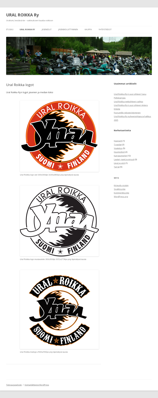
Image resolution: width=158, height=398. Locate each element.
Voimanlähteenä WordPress (37, 385)
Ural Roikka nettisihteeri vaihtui (128, 101)
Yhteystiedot (105, 29)
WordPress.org (121, 196)
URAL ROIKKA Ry (22, 15)
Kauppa (88, 29)
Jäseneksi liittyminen (68, 29)
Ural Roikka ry (27, 29)
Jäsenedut (47, 29)
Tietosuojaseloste (14, 385)
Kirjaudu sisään (121, 185)
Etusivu (9, 29)
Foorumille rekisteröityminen (127, 112)
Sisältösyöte (119, 189)
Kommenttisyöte (121, 192)
